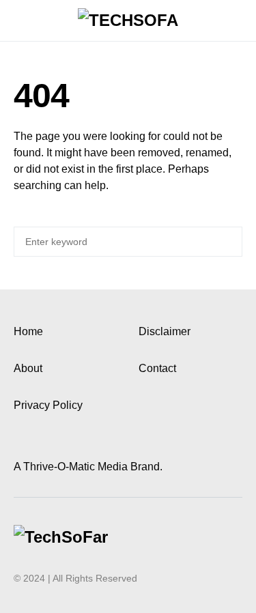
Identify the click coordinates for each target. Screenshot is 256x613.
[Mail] (52, 442)
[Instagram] (35, 442)
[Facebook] (18, 442)
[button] (18, 20)
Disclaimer (164, 331)
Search (230, 241)
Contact (157, 368)
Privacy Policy (48, 405)
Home (28, 331)
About (28, 368)
